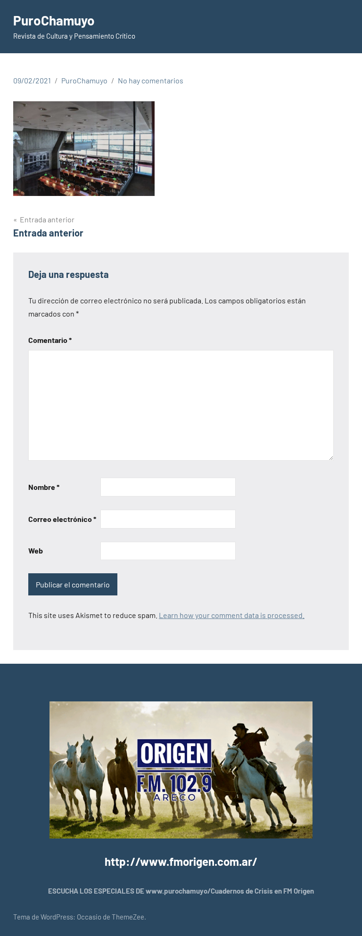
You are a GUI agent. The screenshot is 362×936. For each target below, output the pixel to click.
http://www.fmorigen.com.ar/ (181, 861)
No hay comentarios (150, 80)
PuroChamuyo (54, 20)
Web (35, 550)
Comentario (50, 339)
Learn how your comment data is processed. (231, 614)
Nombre (43, 486)
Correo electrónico (62, 518)
